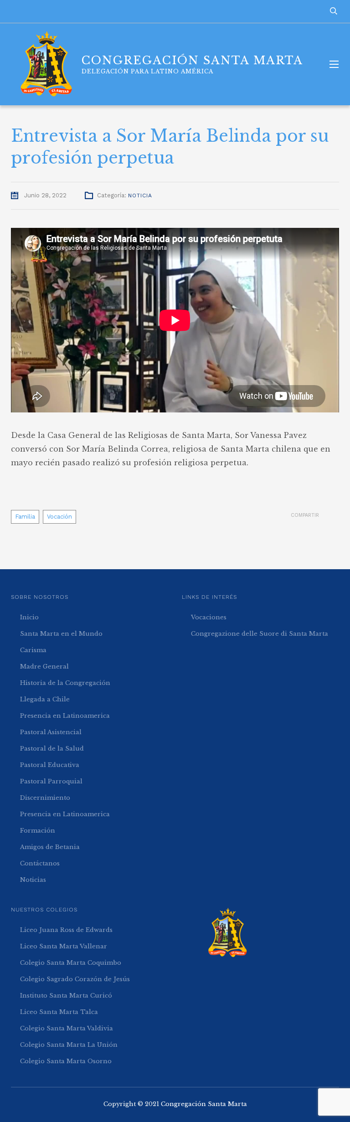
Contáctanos (40, 863)
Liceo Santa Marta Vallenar (63, 946)
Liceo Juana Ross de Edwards (66, 930)
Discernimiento (45, 798)
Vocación (59, 516)
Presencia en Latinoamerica (65, 716)
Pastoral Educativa (49, 765)
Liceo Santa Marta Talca (59, 1012)
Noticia (140, 195)
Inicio (29, 617)
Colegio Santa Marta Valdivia (66, 1028)
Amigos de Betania (50, 847)
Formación (37, 830)
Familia (25, 516)
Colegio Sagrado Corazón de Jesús (75, 979)
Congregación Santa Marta (204, 1104)
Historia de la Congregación (65, 683)
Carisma (33, 650)
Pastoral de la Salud (52, 748)
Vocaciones (208, 617)
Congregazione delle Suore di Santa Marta (259, 634)
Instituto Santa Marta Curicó (66, 995)
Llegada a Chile (45, 699)
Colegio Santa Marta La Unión (69, 1045)
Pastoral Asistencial (51, 732)
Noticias (33, 880)
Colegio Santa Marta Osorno (66, 1061)
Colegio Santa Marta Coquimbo (70, 963)
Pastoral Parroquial (51, 781)
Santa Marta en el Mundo (61, 634)
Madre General (44, 666)
